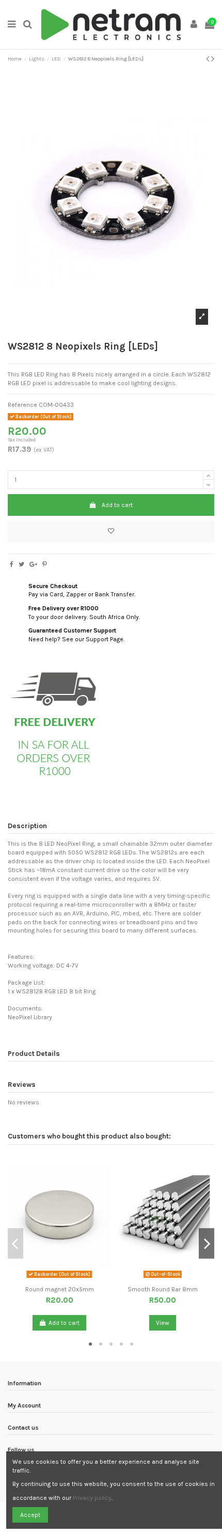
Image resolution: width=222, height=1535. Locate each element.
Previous (15, 1243)
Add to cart (117, 505)
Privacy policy (92, 1497)
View (162, 1322)
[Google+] (33, 564)
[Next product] (212, 59)
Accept (30, 1514)
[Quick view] (65, 1278)
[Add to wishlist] (111, 531)
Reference (22, 404)
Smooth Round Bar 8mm (163, 1289)
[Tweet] (21, 564)
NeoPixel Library (30, 1017)
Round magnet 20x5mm (59, 1289)
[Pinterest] (44, 564)
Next (206, 1243)
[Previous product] (208, 59)
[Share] (11, 564)
